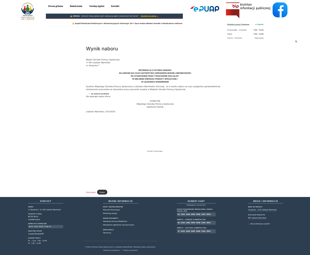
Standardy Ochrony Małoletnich (115, 221)
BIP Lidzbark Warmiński (257, 218)
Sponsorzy (107, 233)
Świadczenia (76, 6)
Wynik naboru (91, 192)
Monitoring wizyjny (110, 213)
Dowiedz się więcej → (150, 16)
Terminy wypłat (96, 6)
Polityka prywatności (130, 250)
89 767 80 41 (33, 217)
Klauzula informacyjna (111, 210)
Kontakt (115, 6)
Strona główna (55, 6)
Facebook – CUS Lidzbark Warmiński (262, 210)
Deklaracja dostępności (111, 250)
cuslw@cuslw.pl (34, 219)
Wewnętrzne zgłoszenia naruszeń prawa (118, 225)
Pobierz (102, 192)
